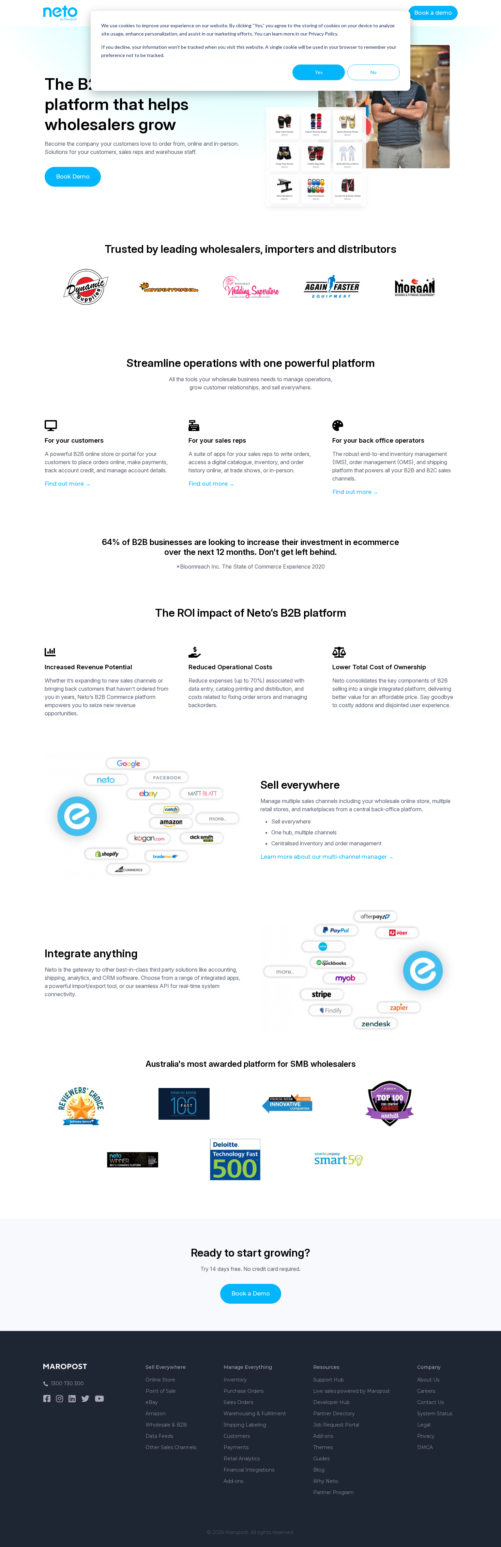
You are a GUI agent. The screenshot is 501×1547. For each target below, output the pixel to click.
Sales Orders (238, 1402)
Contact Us (430, 1402)
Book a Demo (250, 1293)
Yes (319, 72)
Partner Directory (334, 1413)
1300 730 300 (67, 1383)
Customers (237, 1436)
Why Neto (325, 1481)
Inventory (235, 1380)
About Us (428, 1380)
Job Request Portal (336, 1425)
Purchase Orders (243, 1391)
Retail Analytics (242, 1459)
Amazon (156, 1413)
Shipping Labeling (245, 1425)
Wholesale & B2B (166, 1425)
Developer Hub (331, 1402)
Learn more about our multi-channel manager (323, 857)
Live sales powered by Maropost (351, 1391)
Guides (321, 1459)
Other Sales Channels (171, 1447)
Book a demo (433, 13)
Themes (323, 1447)
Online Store (160, 1380)
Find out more (64, 484)
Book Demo (73, 176)
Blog (318, 1470)
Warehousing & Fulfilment (255, 1413)
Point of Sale (161, 1391)
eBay (152, 1402)
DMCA (425, 1447)
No (373, 72)
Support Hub (328, 1380)
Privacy (426, 1436)
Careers (426, 1391)
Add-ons (233, 1481)
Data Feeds (159, 1436)
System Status (434, 1413)
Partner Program (333, 1492)
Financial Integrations (249, 1470)
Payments (236, 1447)
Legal (423, 1425)
